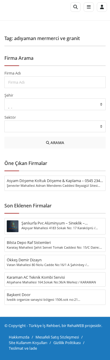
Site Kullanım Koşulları (28, 342)
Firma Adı (12, 73)
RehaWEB (75, 325)
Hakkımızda (19, 337)
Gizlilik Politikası (67, 342)
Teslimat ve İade (23, 348)
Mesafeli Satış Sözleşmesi (57, 337)
